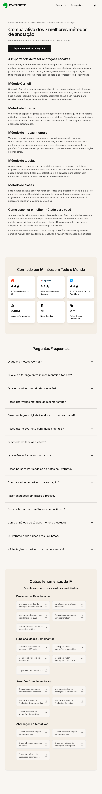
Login (94, 5)
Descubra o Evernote (17, 22)
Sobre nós (61, 5)
